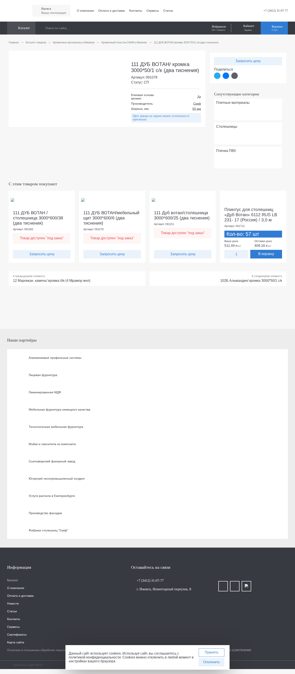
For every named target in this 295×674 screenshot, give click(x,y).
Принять (211, 652)
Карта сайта (15, 642)
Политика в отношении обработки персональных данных (47, 650)
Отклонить (211, 662)
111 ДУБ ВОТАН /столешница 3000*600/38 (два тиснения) (38, 217)
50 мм (196, 108)
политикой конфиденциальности (95, 657)
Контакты (135, 10)
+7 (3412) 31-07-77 (275, 10)
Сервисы (152, 10)
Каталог (12, 580)
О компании (85, 10)
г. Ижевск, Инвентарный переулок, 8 (164, 589)
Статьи (168, 10)
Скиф (197, 103)
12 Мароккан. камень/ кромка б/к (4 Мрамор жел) (51, 280)
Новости (13, 603)
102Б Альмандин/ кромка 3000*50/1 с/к (251, 280)
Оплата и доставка (111, 10)
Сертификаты (17, 634)
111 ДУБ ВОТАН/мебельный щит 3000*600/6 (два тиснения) (111, 217)
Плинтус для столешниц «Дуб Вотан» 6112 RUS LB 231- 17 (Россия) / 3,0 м (250, 214)
